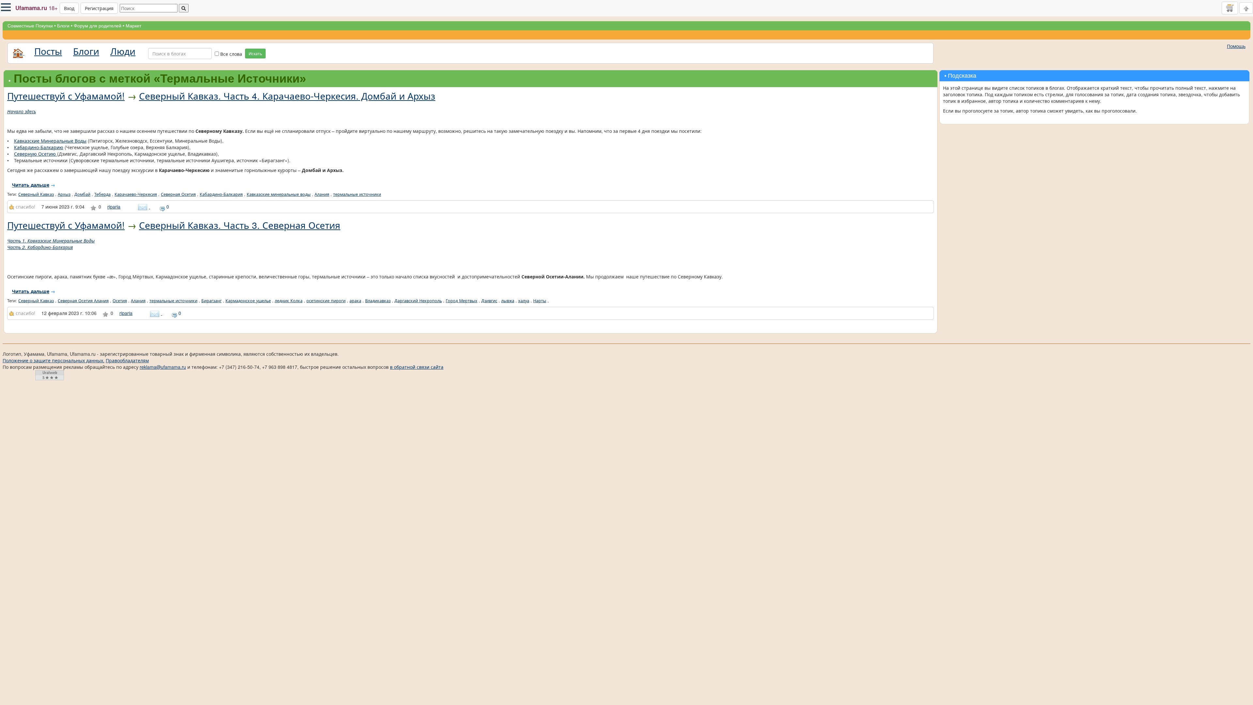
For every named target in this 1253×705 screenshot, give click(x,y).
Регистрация (99, 8)
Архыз (64, 194)
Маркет (133, 25)
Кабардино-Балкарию (38, 147)
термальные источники (357, 194)
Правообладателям (127, 360)
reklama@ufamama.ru (163, 367)
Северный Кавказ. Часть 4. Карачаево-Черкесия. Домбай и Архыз (287, 95)
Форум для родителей (97, 25)
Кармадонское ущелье (248, 301)
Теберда (102, 194)
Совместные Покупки (30, 25)
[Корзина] (1230, 8)
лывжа (507, 301)
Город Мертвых (461, 301)
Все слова (230, 54)
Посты (48, 50)
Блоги (63, 25)
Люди (122, 50)
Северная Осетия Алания (83, 301)
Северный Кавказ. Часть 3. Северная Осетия (239, 224)
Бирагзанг (211, 301)
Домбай (82, 194)
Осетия (120, 301)
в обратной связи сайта (416, 367)
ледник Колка (288, 301)
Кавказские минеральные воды (279, 194)
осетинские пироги (326, 301)
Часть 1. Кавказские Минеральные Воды (51, 240)
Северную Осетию (35, 153)
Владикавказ (378, 301)
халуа (523, 301)
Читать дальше (30, 184)
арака (355, 301)
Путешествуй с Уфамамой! (66, 95)
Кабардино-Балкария (221, 194)
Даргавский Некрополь (418, 301)
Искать (255, 53)
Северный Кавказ (36, 194)
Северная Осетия (178, 194)
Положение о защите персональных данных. (53, 360)
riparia (113, 206)
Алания (322, 194)
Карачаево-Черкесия (136, 194)
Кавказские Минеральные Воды (50, 140)
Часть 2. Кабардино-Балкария (40, 247)
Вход (69, 8)
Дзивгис (489, 301)
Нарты (539, 301)
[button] (6, 7)
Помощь (1236, 46)
